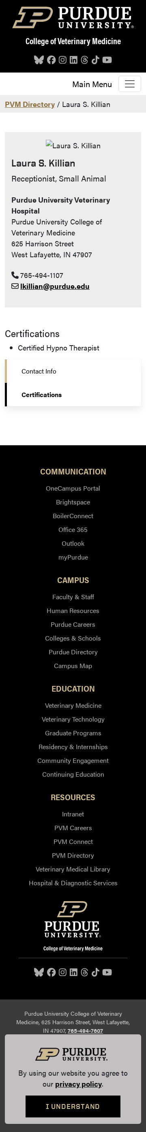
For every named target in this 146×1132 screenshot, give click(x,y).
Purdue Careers (73, 624)
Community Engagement (73, 760)
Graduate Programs (73, 732)
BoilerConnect (73, 515)
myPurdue (73, 557)
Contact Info (38, 371)
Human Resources (73, 610)
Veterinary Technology (73, 719)
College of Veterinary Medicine (73, 40)
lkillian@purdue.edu (55, 286)
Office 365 (73, 529)
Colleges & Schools (73, 638)
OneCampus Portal (73, 488)
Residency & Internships (73, 746)
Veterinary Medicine (73, 705)
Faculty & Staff (73, 596)
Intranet (73, 813)
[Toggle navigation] (129, 84)
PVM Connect (73, 841)
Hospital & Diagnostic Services (73, 882)
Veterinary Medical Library (73, 869)
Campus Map (73, 665)
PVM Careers (73, 827)
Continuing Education (73, 774)
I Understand (73, 1106)
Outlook (73, 543)
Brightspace (73, 501)
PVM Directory (30, 104)
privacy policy (78, 1084)
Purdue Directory (73, 651)
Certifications (41, 394)
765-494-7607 (85, 1030)
